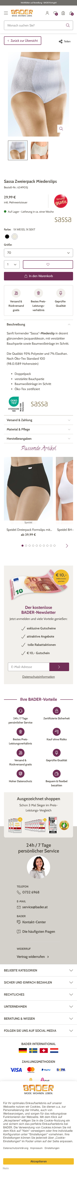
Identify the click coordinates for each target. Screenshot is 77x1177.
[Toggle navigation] (6, 13)
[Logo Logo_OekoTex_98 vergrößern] (16, 404)
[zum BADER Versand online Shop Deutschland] (23, 1050)
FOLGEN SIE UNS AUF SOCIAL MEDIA (30, 1031)
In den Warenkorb (41, 276)
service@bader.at (35, 907)
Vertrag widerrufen (31, 956)
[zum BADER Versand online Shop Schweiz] (44, 1050)
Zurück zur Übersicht (24, 40)
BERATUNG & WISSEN (19, 1018)
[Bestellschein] (63, 13)
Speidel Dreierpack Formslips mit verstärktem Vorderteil (28, 530)
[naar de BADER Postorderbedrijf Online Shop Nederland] (54, 1050)
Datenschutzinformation (38, 677)
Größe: (8, 244)
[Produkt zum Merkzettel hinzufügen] (48, 264)
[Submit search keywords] (68, 25)
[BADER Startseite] (22, 13)
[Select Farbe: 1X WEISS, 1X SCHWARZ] (7, 236)
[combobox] (38, 25)
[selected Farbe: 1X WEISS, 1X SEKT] (14, 236)
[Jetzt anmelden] (59, 667)
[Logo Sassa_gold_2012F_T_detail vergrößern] (63, 219)
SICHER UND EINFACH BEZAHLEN (28, 982)
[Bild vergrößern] (61, 129)
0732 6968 (30, 892)
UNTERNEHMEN (15, 1006)
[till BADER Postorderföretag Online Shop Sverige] (33, 1050)
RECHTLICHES (14, 994)
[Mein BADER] (47, 13)
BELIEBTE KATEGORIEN (20, 970)
